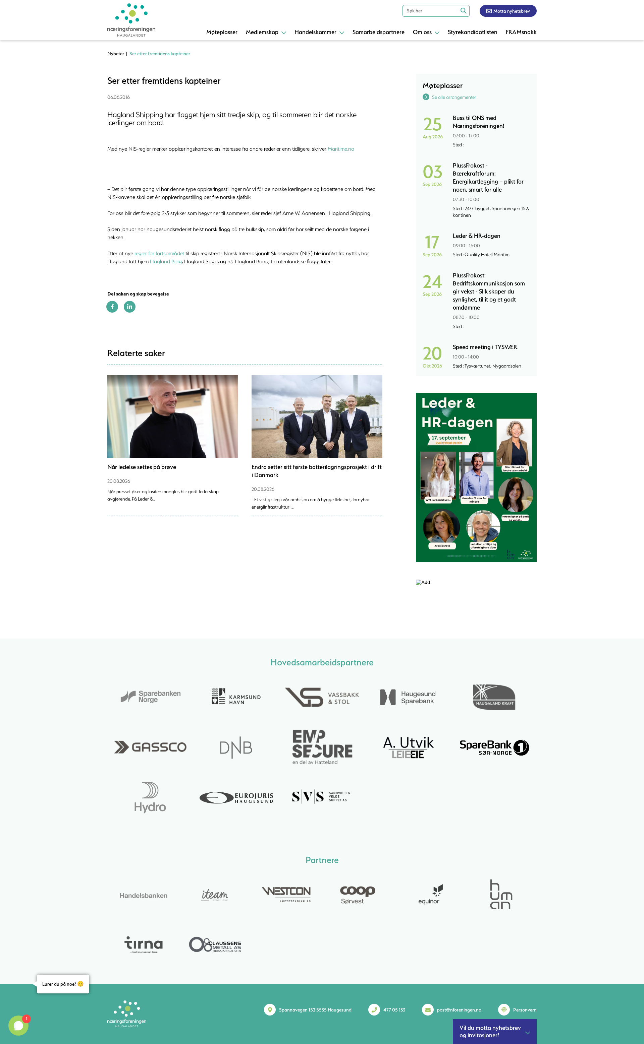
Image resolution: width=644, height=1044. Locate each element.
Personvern (525, 1010)
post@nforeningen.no (459, 1010)
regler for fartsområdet (159, 253)
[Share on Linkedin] (130, 311)
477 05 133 (394, 1010)
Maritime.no (341, 148)
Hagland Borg (166, 261)
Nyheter (115, 54)
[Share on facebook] (112, 311)
